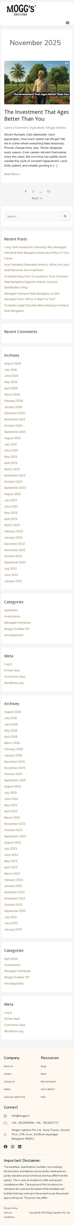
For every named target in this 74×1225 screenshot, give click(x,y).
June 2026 (11, 376)
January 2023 (13, 537)
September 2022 (15, 562)
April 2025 (10, 463)
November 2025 (14, 419)
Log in (8, 664)
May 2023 (10, 512)
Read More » (12, 174)
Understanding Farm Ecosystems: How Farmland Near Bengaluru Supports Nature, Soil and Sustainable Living (36, 282)
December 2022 (14, 544)
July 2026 (10, 369)
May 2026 (10, 382)
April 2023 (10, 519)
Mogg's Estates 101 (16, 629)
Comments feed (14, 676)
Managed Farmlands (17, 622)
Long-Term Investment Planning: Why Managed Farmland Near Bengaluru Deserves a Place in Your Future (36, 252)
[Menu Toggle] (67, 23)
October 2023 (13, 481)
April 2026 (10, 388)
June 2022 (11, 575)
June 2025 (11, 450)
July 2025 (10, 444)
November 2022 (14, 550)
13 (48, 191)
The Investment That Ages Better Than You (36, 115)
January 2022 (13, 581)
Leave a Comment (16, 127)
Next (37, 198)
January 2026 (13, 407)
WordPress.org (13, 683)
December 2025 (14, 413)
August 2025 (12, 438)
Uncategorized (13, 635)
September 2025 (15, 432)
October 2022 (13, 556)
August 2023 (12, 494)
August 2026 (12, 363)
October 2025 (13, 425)
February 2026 (13, 401)
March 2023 (12, 525)
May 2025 (10, 456)
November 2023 (14, 475)
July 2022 (10, 568)
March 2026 (12, 394)
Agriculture (37, 127)
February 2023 (13, 531)
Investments (12, 616)
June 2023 (11, 506)
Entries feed (12, 670)
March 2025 (12, 469)
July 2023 (10, 500)
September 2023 (15, 487)
